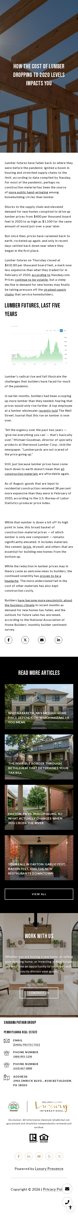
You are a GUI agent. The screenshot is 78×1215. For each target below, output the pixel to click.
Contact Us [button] (39, 992)
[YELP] (49, 1156)
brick (27, 546)
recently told (48, 410)
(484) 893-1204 (22, 1056)
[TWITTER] (59, 1156)
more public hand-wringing (28, 192)
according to (41, 275)
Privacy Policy (55, 1189)
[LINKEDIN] (29, 1156)
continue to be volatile (31, 279)
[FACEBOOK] (18, 1156)
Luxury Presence (49, 1169)
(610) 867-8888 (22, 1068)
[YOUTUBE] (39, 1156)
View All (39, 894)
